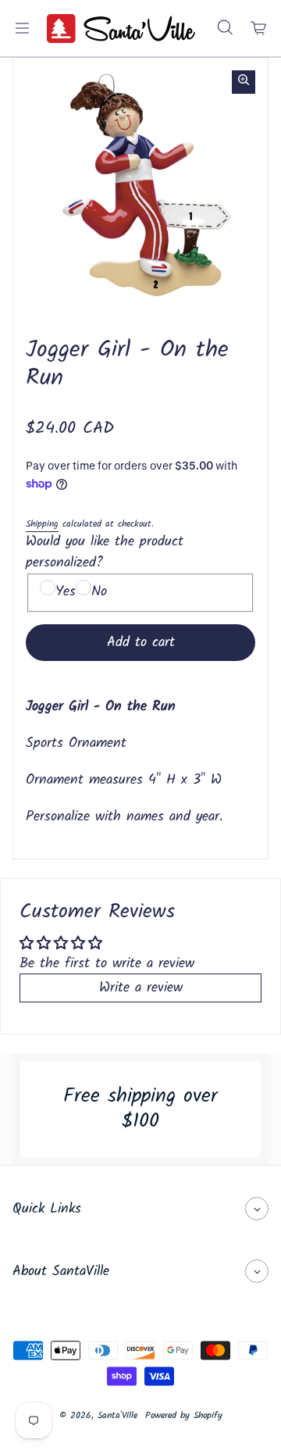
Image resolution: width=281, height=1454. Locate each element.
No (99, 592)
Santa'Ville (117, 1415)
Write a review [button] (141, 988)
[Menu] (21, 28)
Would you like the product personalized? (104, 552)
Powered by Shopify (183, 1415)
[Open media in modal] (243, 82)
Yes (65, 592)
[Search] (224, 28)
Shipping (42, 523)
